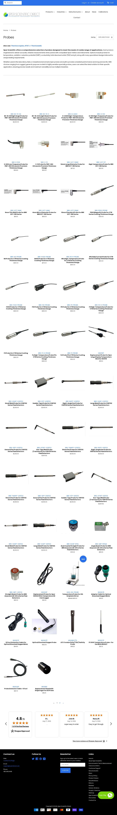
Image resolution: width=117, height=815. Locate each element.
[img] (20, 722)
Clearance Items (94, 766)
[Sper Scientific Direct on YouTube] (44, 759)
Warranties (92, 798)
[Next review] (111, 724)
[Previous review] (5, 724)
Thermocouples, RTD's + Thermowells (26, 46)
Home (5, 30)
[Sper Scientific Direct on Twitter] (33, 759)
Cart (112, 3)
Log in (84, 3)
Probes (13, 30)
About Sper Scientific (95, 761)
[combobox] (12, 3)
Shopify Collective (94, 790)
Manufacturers (93, 771)
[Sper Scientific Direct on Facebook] (37, 759)
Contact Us (92, 800)
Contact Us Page (8, 761)
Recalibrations (93, 781)
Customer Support (94, 768)
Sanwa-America (94, 788)
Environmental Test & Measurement (100, 763)
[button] (106, 795)
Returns (91, 783)
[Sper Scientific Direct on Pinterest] (40, 759)
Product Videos (93, 778)
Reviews (91, 785)
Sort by (93, 37)
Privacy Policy (93, 776)
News (90, 773)
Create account (97, 3)
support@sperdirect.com (11, 766)
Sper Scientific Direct (64, 806)
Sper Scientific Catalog (96, 795)
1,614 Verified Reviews (20, 726)
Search (91, 758)
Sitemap (91, 793)
